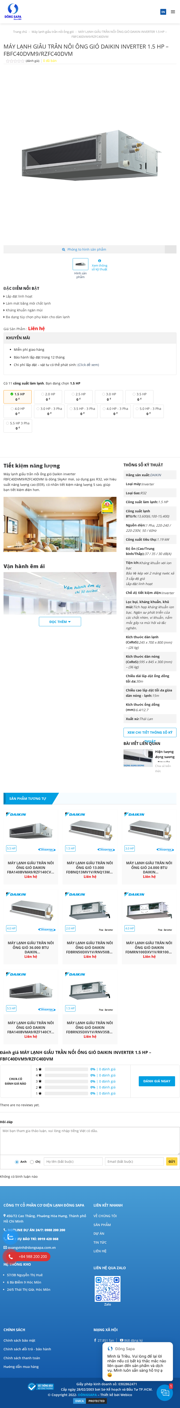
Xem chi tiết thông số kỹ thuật (150, 733)
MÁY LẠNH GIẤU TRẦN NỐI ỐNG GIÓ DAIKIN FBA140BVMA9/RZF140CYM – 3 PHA (30, 1027)
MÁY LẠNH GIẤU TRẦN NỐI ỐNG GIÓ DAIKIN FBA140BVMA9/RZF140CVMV (31, 867)
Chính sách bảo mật (19, 1340)
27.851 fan (105, 1340)
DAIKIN (155, 475)
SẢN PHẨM (102, 1225)
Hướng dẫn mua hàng (21, 1366)
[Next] (167, 159)
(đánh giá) (33, 61)
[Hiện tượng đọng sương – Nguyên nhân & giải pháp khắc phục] (138, 758)
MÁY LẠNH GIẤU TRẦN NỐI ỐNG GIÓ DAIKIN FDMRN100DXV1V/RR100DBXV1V (149, 947)
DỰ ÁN (99, 1233)
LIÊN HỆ (100, 1251)
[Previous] (13, 159)
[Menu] (172, 12)
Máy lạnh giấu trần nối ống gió (53, 32)
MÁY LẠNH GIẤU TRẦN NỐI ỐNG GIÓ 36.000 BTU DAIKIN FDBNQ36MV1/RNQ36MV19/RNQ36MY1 (31, 948)
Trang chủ (20, 32)
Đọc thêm (58, 621)
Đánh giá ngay (156, 1081)
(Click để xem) (88, 364)
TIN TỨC (100, 1242)
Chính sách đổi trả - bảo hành (27, 1349)
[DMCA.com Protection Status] (90, 1400)
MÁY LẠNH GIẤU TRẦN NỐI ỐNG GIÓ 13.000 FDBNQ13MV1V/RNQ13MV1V (90, 867)
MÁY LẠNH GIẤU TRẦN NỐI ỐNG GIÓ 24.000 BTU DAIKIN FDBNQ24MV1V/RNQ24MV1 (149, 868)
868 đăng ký (133, 1340)
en (163, 12)
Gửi (172, 1161)
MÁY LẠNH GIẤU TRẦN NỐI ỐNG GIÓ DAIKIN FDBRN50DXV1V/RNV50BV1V (90, 947)
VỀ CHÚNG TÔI (105, 1216)
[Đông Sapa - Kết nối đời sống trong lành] (26, 11)
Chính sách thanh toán (22, 1358)
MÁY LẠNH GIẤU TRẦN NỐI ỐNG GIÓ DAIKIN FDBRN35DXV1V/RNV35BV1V (90, 1027)
